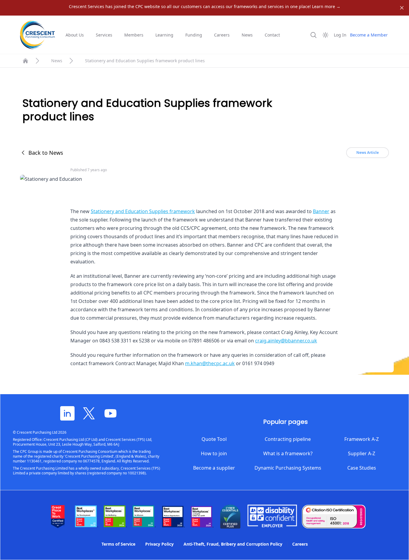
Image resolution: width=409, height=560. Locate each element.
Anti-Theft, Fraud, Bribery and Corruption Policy (233, 544)
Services (104, 35)
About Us (75, 35)
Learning (164, 35)
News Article (367, 152)
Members (133, 35)
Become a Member (369, 35)
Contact (272, 35)
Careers (222, 35)
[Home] (25, 61)
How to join (214, 453)
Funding (193, 35)
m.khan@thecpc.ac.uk (210, 363)
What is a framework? (288, 453)
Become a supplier (214, 468)
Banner (321, 211)
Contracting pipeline (288, 439)
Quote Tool (214, 439)
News (247, 35)
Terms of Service (118, 544)
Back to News (45, 152)
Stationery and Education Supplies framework (143, 211)
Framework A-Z (361, 439)
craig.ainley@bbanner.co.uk (286, 340)
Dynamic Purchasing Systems (288, 468)
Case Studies (361, 468)
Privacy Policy (159, 544)
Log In (340, 35)
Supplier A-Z (361, 453)
